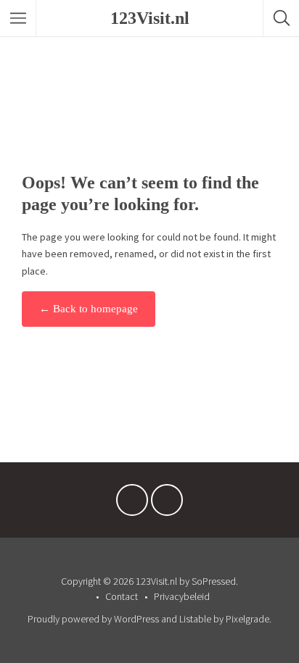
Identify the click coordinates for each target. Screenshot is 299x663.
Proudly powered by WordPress (93, 618)
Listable (195, 618)
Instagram (166, 503)
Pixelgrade (247, 618)
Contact (121, 596)
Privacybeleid (182, 596)
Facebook (132, 503)
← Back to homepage (88, 308)
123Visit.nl (149, 18)
